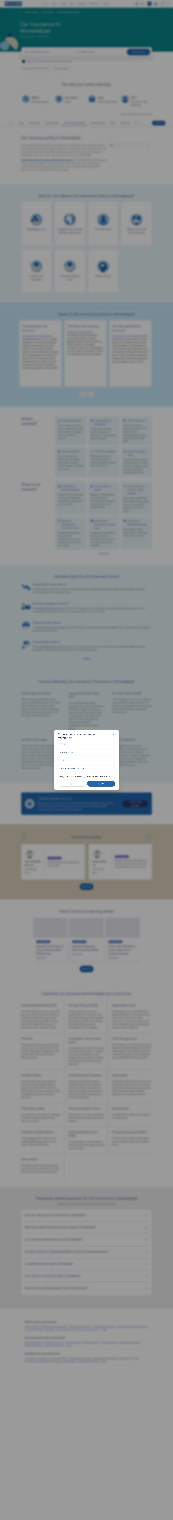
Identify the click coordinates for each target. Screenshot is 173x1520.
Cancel (72, 784)
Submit (101, 784)
